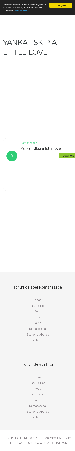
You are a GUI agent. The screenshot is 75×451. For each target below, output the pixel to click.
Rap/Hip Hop (37, 305)
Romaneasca (37, 328)
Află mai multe (20, 10)
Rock (37, 311)
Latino (37, 323)
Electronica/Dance (37, 334)
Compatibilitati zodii (54, 442)
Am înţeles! (61, 5)
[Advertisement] (37, 94)
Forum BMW (31, 442)
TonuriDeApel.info (17, 438)
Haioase (37, 300)
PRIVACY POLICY (51, 438)
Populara (37, 317)
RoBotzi (37, 340)
